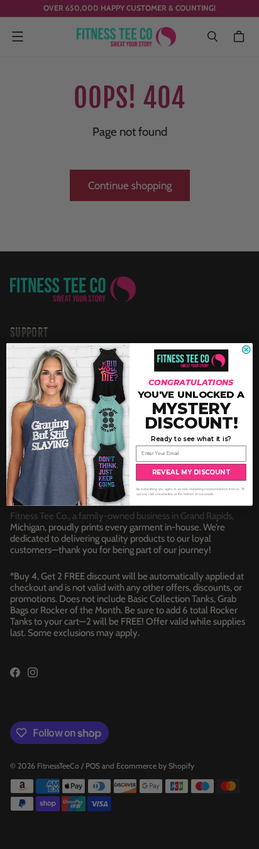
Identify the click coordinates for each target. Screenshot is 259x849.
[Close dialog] (246, 350)
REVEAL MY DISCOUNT (191, 472)
